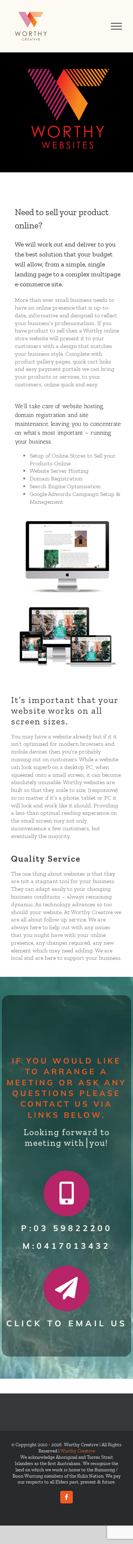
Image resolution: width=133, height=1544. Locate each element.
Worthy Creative (78, 1451)
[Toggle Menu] (116, 26)
